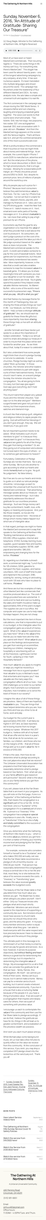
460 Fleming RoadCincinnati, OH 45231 (12, 1191)
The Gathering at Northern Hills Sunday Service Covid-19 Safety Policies (17, 1128)
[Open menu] (41, 3)
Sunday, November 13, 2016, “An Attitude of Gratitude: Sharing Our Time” (35, 1085)
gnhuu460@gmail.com (13, 1207)
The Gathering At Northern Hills (17, 3)
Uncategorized (26, 35)
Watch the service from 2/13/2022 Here (14, 1157)
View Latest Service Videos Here (12, 1118)
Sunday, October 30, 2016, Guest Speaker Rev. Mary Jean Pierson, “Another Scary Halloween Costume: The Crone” (14, 1087)
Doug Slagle (15, 35)
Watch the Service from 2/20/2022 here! (14, 1148)
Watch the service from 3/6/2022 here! (14, 1139)
